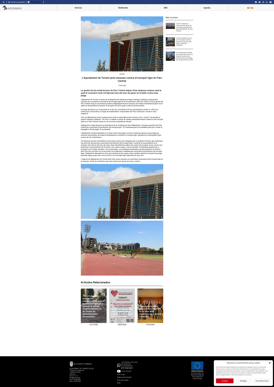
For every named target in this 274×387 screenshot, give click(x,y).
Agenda (207, 8)
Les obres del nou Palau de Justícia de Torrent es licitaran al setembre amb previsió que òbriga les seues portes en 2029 (184, 56)
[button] (270, 363)
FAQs (119, 383)
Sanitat (122, 74)
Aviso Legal (121, 374)
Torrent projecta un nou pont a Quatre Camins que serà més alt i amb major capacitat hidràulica (184, 41)
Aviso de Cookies (123, 380)
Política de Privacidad (124, 377)
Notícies (78, 8)
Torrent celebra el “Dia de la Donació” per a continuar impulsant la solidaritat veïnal (121, 313)
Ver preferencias (262, 381)
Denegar (243, 381)
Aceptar (225, 381)
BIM (165, 8)
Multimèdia (123, 8)
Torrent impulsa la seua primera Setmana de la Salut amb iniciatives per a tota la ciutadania (150, 311)
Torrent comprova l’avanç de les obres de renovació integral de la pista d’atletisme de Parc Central (184, 27)
